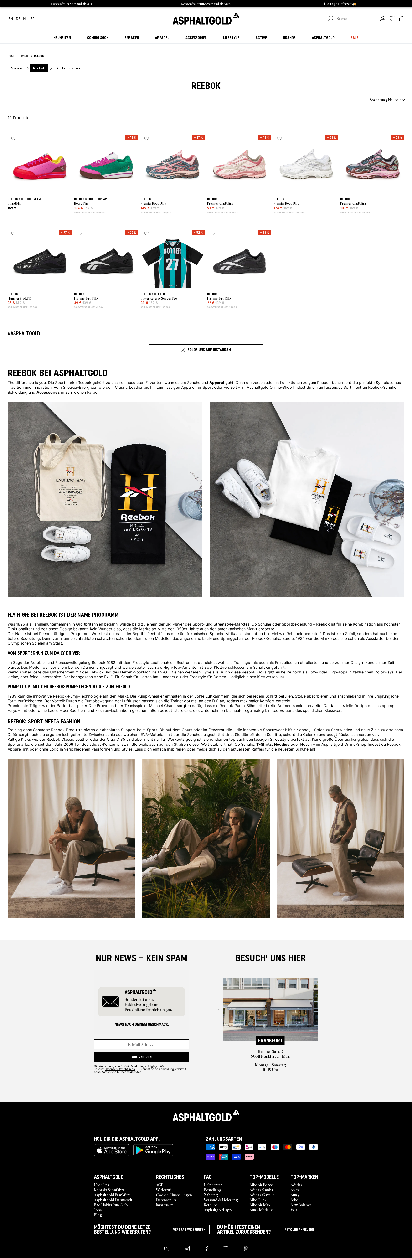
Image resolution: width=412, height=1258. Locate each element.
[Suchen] (330, 19)
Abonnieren (142, 1057)
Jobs (98, 1209)
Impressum (164, 1204)
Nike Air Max (260, 1204)
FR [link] (33, 19)
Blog (98, 1214)
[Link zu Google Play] (153, 1150)
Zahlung (211, 1194)
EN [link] (11, 19)
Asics (295, 1189)
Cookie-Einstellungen (174, 1194)
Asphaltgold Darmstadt (113, 1199)
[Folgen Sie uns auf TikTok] (187, 1248)
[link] (206, 19)
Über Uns (101, 1184)
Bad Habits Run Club (111, 1204)
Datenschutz (166, 1199)
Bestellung (212, 1189)
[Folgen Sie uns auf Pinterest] (246, 1248)
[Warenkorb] (401, 18)
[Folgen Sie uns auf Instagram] (166, 1248)
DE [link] (18, 19)
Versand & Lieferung (221, 1199)
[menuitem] (34, 100)
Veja (294, 1209)
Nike (294, 1199)
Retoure (210, 1204)
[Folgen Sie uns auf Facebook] (206, 1248)
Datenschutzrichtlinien (120, 1069)
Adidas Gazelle (262, 1194)
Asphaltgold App (218, 1209)
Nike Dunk (258, 1199)
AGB (160, 1184)
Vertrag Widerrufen (189, 1230)
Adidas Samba (261, 1189)
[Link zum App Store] (111, 1150)
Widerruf (163, 1189)
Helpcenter (213, 1184)
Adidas (296, 1184)
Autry (295, 1194)
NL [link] (25, 19)
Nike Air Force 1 (262, 1184)
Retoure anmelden (299, 1230)
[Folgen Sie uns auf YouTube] (225, 1248)
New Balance (301, 1204)
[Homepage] (206, 1115)
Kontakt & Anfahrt (109, 1189)
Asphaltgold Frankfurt (112, 1194)
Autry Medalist (261, 1209)
